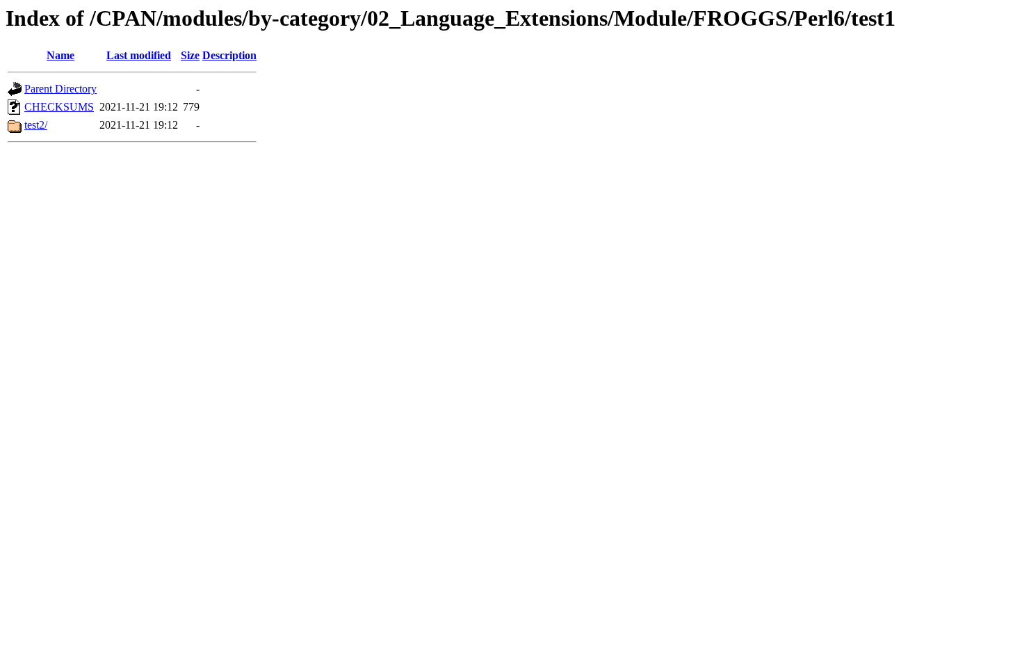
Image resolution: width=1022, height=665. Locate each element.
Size (190, 55)
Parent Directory (60, 89)
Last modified (138, 55)
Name (60, 55)
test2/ (35, 125)
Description (229, 55)
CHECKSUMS (59, 107)
